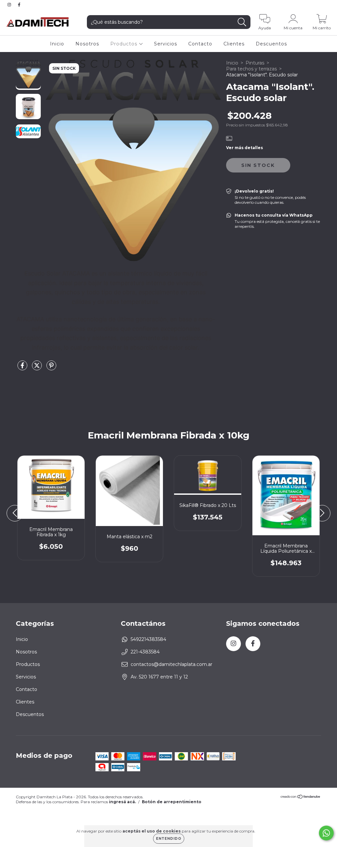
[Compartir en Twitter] (37, 368)
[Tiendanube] (300, 797)
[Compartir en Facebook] (23, 368)
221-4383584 (145, 652)
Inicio (57, 44)
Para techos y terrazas (251, 69)
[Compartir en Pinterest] (51, 368)
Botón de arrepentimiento (171, 801)
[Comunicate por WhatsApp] (326, 833)
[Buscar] (242, 22)
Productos (124, 44)
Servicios (165, 44)
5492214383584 (148, 639)
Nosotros (87, 44)
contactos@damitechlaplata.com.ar (171, 664)
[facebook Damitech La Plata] (19, 5)
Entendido (168, 838)
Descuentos (271, 44)
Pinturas (255, 63)
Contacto (200, 44)
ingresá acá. (122, 801)
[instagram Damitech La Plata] (10, 5)
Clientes (234, 44)
